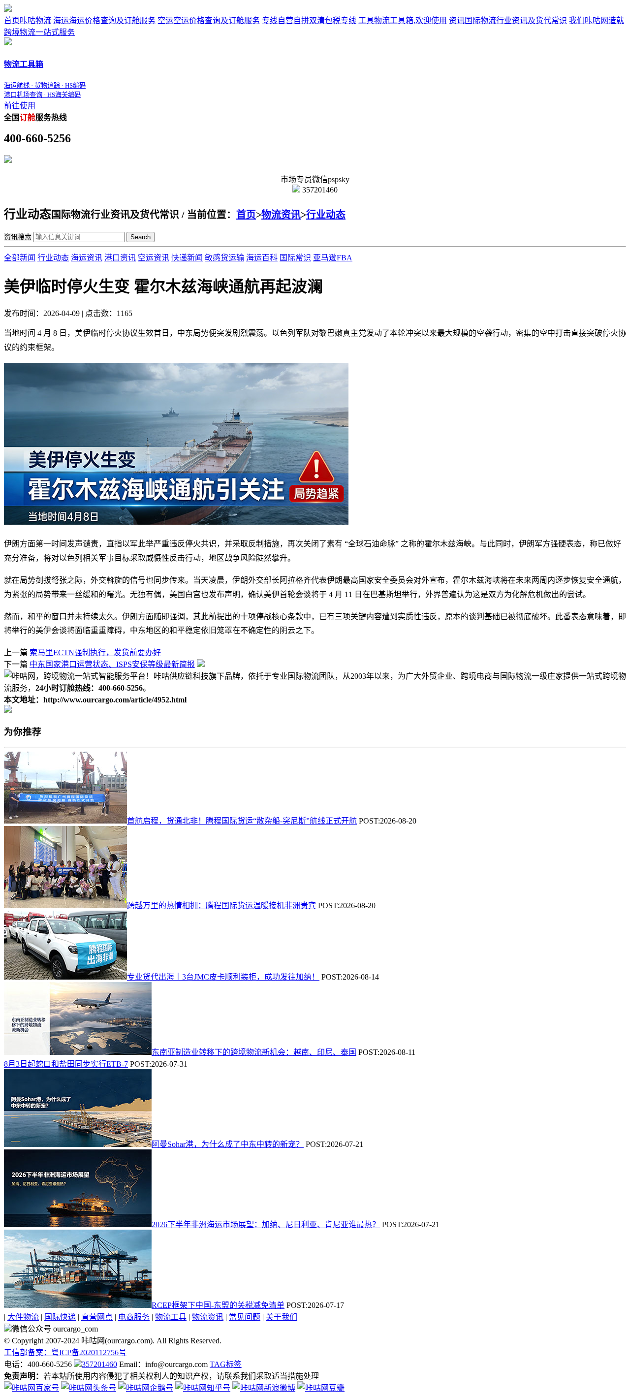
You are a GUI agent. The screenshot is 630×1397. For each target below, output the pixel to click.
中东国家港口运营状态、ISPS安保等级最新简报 (112, 664)
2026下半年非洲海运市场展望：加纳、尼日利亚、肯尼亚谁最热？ (266, 1224)
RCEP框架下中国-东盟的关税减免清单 (218, 1305)
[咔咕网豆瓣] (321, 1388)
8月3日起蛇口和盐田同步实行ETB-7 (66, 1064)
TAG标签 (226, 1364)
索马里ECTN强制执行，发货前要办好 (95, 652)
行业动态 (326, 214)
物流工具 (171, 1317)
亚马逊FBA (332, 258)
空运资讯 (153, 258)
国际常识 (295, 258)
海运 (104, 20)
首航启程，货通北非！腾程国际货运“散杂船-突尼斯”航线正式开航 (242, 821)
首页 (27, 20)
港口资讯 (120, 258)
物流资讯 (281, 214)
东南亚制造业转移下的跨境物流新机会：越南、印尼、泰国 (254, 1052)
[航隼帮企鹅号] (145, 1388)
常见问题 (244, 1317)
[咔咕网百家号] (31, 1388)
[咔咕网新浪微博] (263, 1388)
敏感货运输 (224, 258)
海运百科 (262, 258)
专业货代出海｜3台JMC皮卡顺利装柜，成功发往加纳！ (223, 977)
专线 (309, 20)
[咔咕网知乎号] (202, 1388)
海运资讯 (86, 258)
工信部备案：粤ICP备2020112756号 (65, 1352)
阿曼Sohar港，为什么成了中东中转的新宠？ (228, 1144)
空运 (209, 20)
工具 (402, 20)
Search (140, 237)
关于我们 (281, 1317)
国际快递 (60, 1317)
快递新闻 (187, 258)
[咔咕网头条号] (88, 1388)
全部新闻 (19, 258)
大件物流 (23, 1317)
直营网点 (97, 1317)
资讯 (508, 20)
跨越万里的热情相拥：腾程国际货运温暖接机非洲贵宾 (221, 905)
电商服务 (134, 1317)
